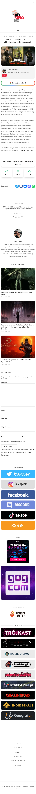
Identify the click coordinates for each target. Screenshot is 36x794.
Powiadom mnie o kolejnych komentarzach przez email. (15, 437)
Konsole (20, 36)
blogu (23, 150)
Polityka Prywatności (18, 761)
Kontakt (18, 752)
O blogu (18, 743)
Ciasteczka (18, 756)
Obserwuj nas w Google (19, 83)
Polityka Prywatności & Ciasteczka (19, 786)
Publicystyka (29, 36)
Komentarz (4, 382)
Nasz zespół (18, 748)
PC (24, 36)
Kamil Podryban (18, 241)
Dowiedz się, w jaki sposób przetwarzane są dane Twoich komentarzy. (17, 452)
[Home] (18, 24)
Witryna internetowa (6, 427)
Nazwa (3, 410)
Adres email (4, 418)
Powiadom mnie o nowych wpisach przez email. (13, 441)
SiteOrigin (18, 788)
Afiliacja (18, 765)
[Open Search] (34, 2)
